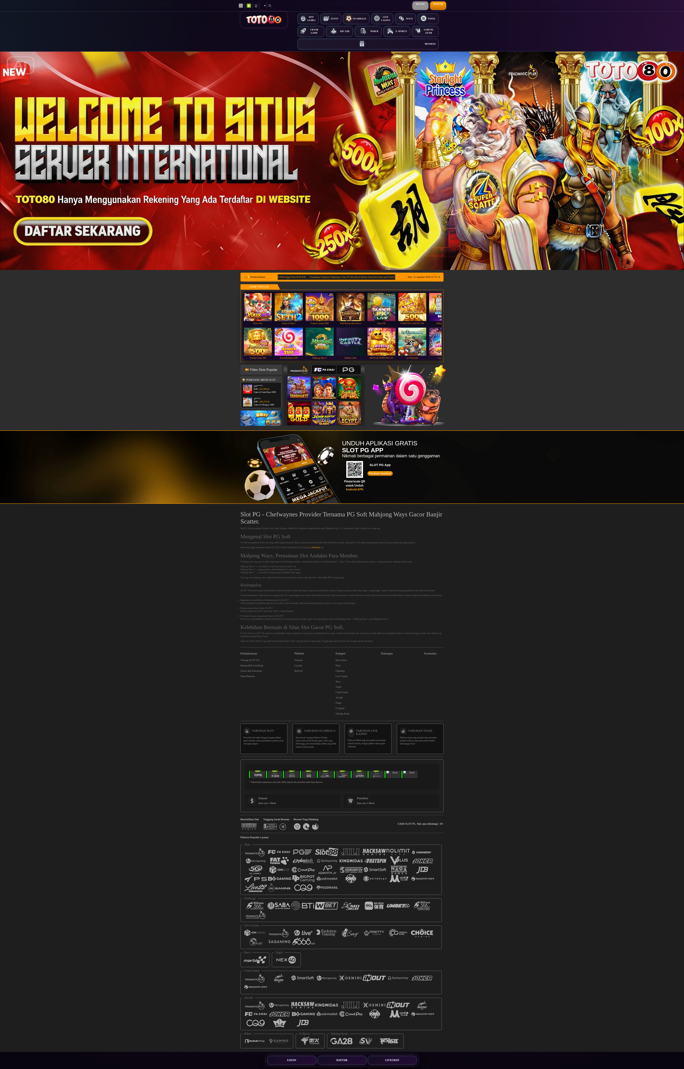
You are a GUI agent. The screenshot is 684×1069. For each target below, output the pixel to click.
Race (409, 18)
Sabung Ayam (429, 31)
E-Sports (401, 31)
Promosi (430, 44)
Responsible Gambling (251, 665)
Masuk (420, 4)
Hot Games (311, 18)
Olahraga (359, 18)
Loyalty (298, 665)
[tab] (299, 369)
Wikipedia (315, 547)
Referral (298, 671)
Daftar (438, 4)
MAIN (260, 307)
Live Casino (385, 18)
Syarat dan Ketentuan (251, 671)
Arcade (345, 31)
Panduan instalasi (380, 473)
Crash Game (314, 31)
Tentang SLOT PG (250, 660)
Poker (374, 31)
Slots (334, 18)
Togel (432, 18)
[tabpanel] (342, 160)
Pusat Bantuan (247, 676)
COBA (301, 384)
